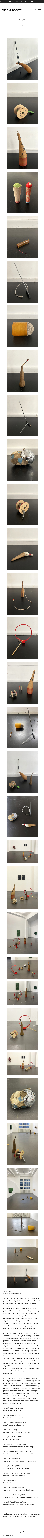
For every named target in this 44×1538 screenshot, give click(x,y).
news (2, 5)
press (26, 2)
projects (3, 2)
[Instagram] (23, 1532)
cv (21, 2)
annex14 (12, 1516)
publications (13, 2)
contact (33, 2)
